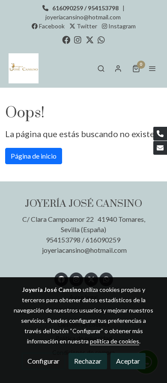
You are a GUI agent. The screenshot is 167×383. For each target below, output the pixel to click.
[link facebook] (66, 39)
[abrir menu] (152, 68)
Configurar (43, 361)
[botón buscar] (101, 68)
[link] (24, 68)
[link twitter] (90, 39)
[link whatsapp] (101, 39)
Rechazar (87, 361)
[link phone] (160, 134)
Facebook (51, 26)
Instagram (121, 26)
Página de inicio (34, 156)
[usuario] (118, 68)
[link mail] (160, 148)
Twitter (86, 26)
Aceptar (128, 361)
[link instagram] (77, 39)
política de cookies (114, 341)
